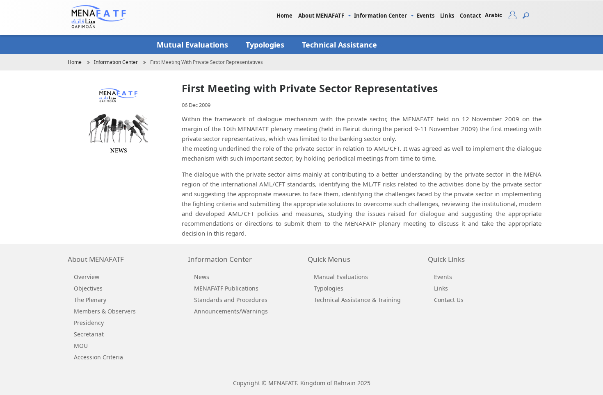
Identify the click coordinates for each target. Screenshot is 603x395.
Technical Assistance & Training (357, 300)
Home (284, 15)
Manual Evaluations (341, 277)
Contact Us (449, 300)
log (515, 16)
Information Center (380, 15)
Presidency (89, 323)
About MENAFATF (321, 15)
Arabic (493, 15)
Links (447, 15)
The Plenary (90, 300)
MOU (81, 346)
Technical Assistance (340, 45)
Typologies (266, 45)
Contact (470, 15)
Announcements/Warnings (231, 311)
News (201, 277)
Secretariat (89, 334)
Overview (86, 277)
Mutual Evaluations (193, 45)
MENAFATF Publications (226, 288)
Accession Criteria (98, 357)
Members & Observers (105, 311)
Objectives (88, 288)
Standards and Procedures (230, 300)
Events (425, 15)
